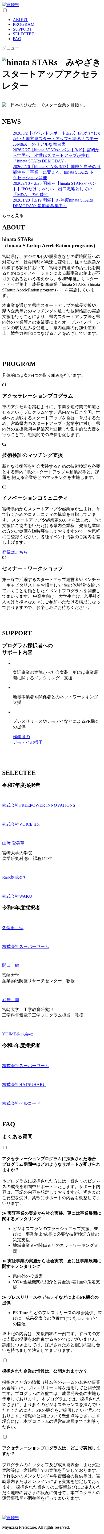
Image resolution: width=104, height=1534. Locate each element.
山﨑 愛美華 (13, 843)
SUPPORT (22, 29)
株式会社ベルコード (21, 1103)
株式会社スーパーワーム (25, 946)
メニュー (10, 48)
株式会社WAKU (17, 896)
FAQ (17, 38)
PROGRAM (23, 24)
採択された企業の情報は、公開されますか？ (44, 1371)
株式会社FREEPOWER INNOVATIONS (38, 805)
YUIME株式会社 (17, 1034)
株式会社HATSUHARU (24, 1084)
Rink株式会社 (14, 877)
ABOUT (20, 19)
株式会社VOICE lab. (21, 824)
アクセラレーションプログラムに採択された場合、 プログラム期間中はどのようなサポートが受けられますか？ (51, 1164)
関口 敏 (10, 965)
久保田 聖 (12, 927)
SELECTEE (23, 34)
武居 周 (10, 999)
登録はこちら (15, 552)
